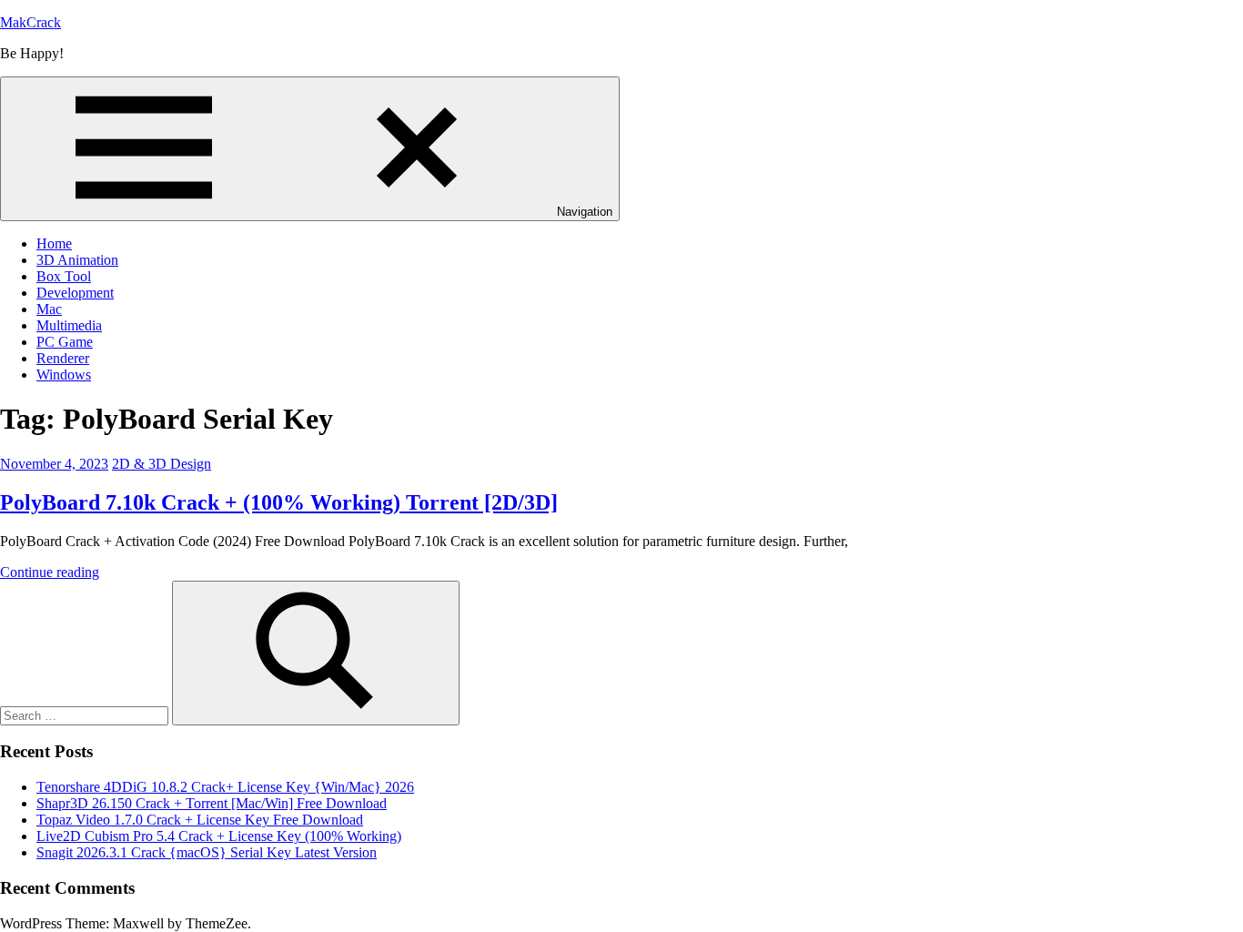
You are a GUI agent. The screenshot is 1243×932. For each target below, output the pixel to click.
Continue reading (49, 572)
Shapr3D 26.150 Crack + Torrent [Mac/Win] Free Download (211, 803)
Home (54, 243)
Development (75, 292)
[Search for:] (86, 715)
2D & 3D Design (161, 463)
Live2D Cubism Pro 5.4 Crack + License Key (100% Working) (218, 836)
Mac (49, 309)
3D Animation (77, 260)
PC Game (64, 342)
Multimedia (69, 325)
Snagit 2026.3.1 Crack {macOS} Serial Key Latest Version (206, 852)
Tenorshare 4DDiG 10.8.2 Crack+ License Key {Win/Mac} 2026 (225, 787)
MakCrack (30, 22)
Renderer (62, 358)
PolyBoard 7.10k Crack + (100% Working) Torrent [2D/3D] (279, 502)
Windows (63, 374)
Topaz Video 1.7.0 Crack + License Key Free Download (199, 819)
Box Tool (63, 276)
